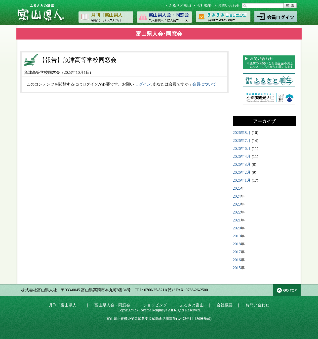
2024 (237, 196)
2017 (237, 252)
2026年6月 (242, 148)
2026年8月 (242, 132)
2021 (237, 220)
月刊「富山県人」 (64, 305)
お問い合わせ (229, 5)
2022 (237, 212)
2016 (237, 260)
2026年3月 (242, 164)
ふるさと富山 (180, 5)
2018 (237, 244)
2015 (237, 268)
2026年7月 (242, 140)
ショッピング (155, 305)
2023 (237, 204)
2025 (237, 188)
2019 (237, 236)
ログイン (143, 84)
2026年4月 (242, 156)
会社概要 (204, 5)
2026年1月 (242, 180)
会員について (204, 84)
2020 (237, 228)
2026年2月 (242, 172)
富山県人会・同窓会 (112, 305)
